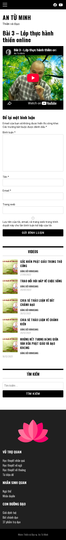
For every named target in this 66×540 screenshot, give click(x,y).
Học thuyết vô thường (14, 470)
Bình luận (9, 132)
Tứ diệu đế (8, 475)
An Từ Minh (17, 17)
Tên (6, 176)
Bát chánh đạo (10, 517)
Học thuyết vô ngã (12, 465)
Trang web (9, 204)
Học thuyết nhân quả (14, 460)
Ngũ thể (7, 491)
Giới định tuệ (9, 513)
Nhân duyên (9, 496)
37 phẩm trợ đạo (11, 522)
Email (7, 190)
